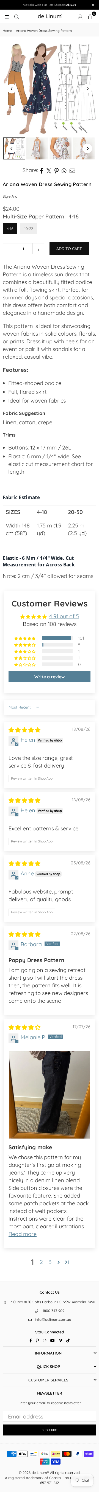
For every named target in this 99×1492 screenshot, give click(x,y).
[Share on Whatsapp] (64, 170)
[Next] (87, 89)
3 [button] (50, 1261)
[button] (90, 16)
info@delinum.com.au (53, 1319)
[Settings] (80, 16)
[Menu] (7, 16)
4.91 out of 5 (64, 616)
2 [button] (41, 1261)
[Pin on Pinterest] (56, 170)
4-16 (10, 228)
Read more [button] (23, 1233)
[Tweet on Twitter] (49, 170)
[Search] (16, 16)
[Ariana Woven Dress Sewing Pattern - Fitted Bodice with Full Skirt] (37, 148)
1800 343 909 (53, 1310)
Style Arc (10, 196)
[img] (24, 729)
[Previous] (11, 89)
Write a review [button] (49, 676)
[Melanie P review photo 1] (49, 1095)
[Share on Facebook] (42, 170)
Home (7, 31)
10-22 (28, 228)
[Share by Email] (72, 170)
